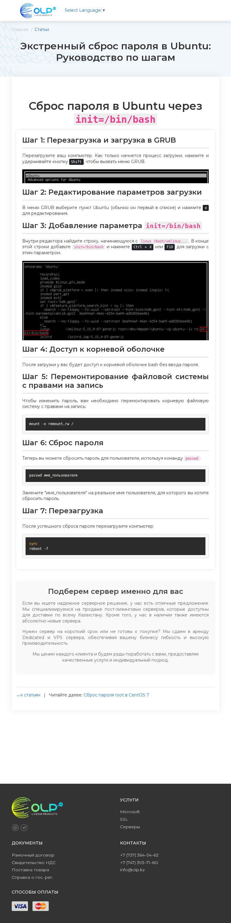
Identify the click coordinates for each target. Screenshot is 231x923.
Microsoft (130, 811)
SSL (124, 819)
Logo (38, 10)
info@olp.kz (132, 869)
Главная (20, 29)
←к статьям (28, 695)
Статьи (42, 29)
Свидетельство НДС (34, 862)
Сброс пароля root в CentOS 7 (116, 695)
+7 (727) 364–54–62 (139, 855)
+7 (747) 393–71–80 (139, 862)
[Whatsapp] (15, 827)
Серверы (130, 826)
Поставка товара (30, 869)
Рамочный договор (33, 855)
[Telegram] (24, 827)
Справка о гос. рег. (32, 877)
